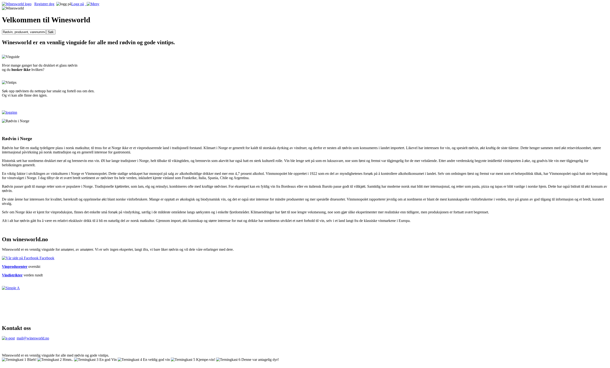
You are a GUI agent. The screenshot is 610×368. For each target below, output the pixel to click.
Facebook (46, 258)
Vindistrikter (12, 275)
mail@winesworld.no (33, 338)
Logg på (77, 4)
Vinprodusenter (14, 267)
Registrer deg (44, 4)
